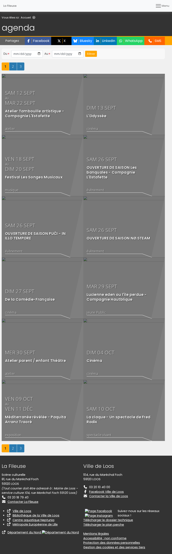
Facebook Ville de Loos (106, 492)
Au (46, 54)
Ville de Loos (22, 511)
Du (5, 54)
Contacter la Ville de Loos (108, 496)
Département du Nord (25, 532)
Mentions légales (96, 534)
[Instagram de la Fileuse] (99, 515)
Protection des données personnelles (111, 543)
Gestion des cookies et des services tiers (114, 547)
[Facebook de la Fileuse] (98, 511)
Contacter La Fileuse (23, 502)
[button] (38, 41)
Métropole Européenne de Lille (35, 524)
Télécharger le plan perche (103, 525)
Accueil (26, 17)
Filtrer (91, 54)
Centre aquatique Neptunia (33, 520)
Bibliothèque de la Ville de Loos (36, 515)
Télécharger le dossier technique (108, 520)
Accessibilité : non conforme (104, 538)
